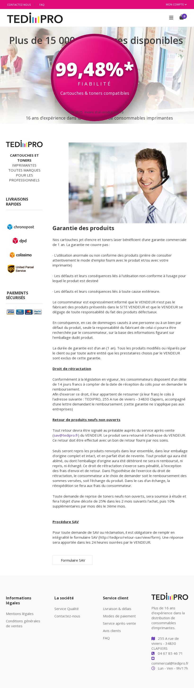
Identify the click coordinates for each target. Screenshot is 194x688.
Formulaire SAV (72, 560)
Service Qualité (66, 608)
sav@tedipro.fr (66, 435)
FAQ (41, 4)
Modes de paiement (119, 616)
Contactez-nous (19, 4)
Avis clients (112, 630)
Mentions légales (20, 613)
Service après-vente (119, 623)
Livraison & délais (117, 608)
